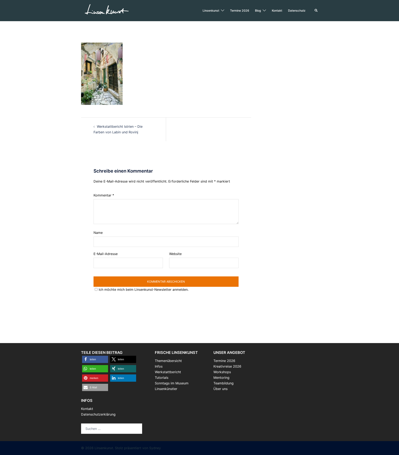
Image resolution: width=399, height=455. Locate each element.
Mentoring (221, 377)
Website (175, 254)
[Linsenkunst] (106, 10)
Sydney (155, 448)
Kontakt (277, 10)
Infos (159, 366)
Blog (258, 10)
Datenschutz (296, 10)
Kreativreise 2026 (227, 366)
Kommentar (104, 195)
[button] (316, 10)
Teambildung (223, 383)
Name (98, 233)
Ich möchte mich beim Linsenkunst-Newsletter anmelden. (143, 289)
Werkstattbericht (168, 372)
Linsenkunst (211, 10)
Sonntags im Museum (171, 383)
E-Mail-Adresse (106, 254)
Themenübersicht (168, 361)
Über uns (220, 389)
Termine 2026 (239, 10)
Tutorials (161, 377)
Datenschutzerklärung (98, 414)
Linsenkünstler (166, 389)
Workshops (222, 372)
